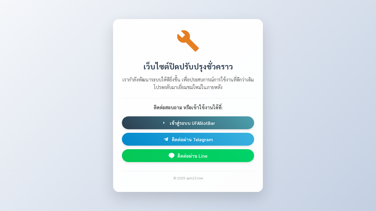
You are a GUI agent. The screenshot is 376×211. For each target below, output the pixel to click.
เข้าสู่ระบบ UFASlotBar (192, 123)
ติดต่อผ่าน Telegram (192, 139)
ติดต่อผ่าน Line (192, 156)
